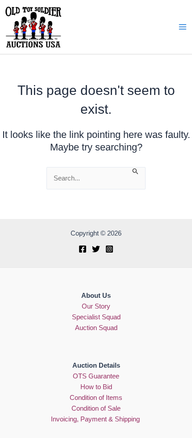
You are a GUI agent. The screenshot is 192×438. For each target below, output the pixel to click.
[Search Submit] (135, 171)
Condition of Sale (96, 408)
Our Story (96, 306)
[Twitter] (96, 249)
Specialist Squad (96, 317)
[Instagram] (109, 249)
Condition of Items (96, 397)
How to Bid (96, 387)
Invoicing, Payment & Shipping (96, 419)
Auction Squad (96, 327)
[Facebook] (83, 249)
